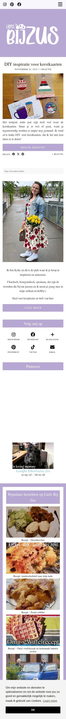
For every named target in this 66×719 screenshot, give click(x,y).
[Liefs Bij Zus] (33, 28)
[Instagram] (5, 4)
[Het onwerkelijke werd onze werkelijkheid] (33, 669)
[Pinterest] (12, 4)
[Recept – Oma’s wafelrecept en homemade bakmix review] (33, 630)
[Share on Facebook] (13, 154)
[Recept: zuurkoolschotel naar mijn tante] (33, 558)
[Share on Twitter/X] (18, 154)
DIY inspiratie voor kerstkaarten (33, 64)
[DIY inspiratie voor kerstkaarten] (33, 118)
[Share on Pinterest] (23, 154)
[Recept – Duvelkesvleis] (33, 522)
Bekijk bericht (33, 147)
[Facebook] (19, 4)
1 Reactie (45, 69)
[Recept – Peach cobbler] (33, 594)
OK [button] (33, 709)
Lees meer (33, 307)
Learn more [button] (50, 700)
